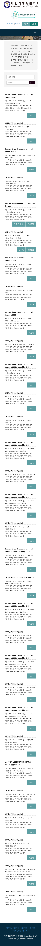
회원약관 (23, 928)
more (31, 115)
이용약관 (31, 928)
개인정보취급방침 (12, 928)
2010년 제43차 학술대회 (14, 866)
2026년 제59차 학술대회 (14, 123)
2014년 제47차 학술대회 (14, 736)
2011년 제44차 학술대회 (14, 840)
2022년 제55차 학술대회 (14, 341)
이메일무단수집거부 (20, 931)
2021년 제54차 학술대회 (14, 393)
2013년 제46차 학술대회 (14, 790)
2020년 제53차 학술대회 (14, 416)
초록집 (31, 224)
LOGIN (17, 23)
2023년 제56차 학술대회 (14, 286)
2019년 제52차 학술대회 (14, 471)
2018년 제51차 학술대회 (14, 523)
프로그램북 (18, 224)
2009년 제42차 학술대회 (14, 891)
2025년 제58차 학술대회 (14, 177)
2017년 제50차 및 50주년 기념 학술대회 (19, 577)
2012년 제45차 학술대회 (14, 814)
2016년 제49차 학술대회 (14, 632)
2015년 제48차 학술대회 (14, 684)
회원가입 (10, 23)
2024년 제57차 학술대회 (14, 232)
